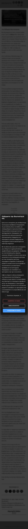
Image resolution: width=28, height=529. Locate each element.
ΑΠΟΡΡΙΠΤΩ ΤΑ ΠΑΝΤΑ (14, 301)
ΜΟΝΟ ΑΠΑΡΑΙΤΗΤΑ (14, 305)
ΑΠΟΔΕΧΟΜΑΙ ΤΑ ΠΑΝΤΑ (14, 310)
